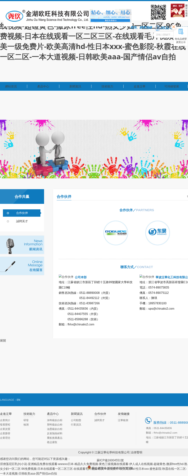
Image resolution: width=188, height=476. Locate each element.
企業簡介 (5, 420)
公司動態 (76, 420)
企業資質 (5, 429)
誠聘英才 (22, 221)
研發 (26, 420)
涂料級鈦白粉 (54, 420)
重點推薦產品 (54, 437)
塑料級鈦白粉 (54, 424)
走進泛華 (6, 414)
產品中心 (53, 414)
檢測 (26, 424)
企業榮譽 (5, 433)
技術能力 (29, 414)
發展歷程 (5, 424)
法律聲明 (136, 452)
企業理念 (5, 437)
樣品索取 (52, 442)
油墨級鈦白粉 (54, 429)
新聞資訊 (77, 414)
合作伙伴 (22, 212)
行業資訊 (76, 424)
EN (18, 399)
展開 (3, 340)
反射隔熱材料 (54, 433)
